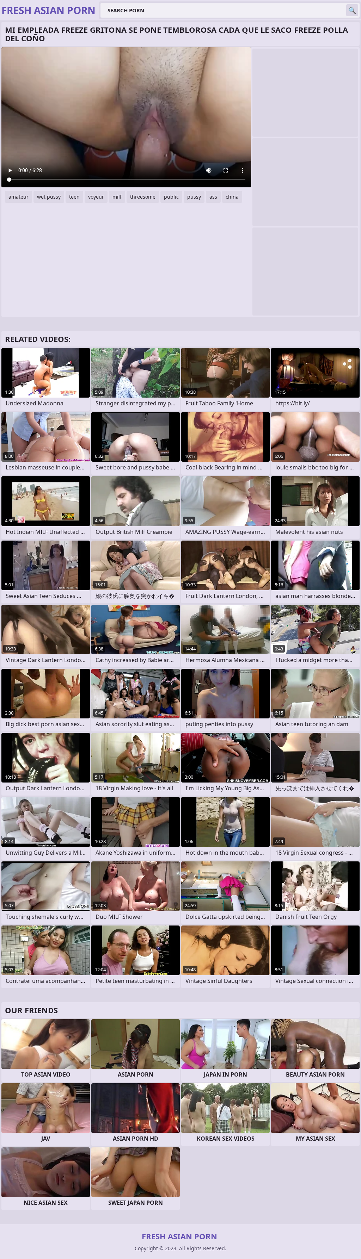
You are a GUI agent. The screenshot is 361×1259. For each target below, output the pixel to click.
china (232, 196)
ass (213, 196)
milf (117, 196)
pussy (194, 196)
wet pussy (49, 196)
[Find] (352, 10)
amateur (18, 196)
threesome (142, 196)
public (171, 196)
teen (74, 196)
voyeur (96, 196)
